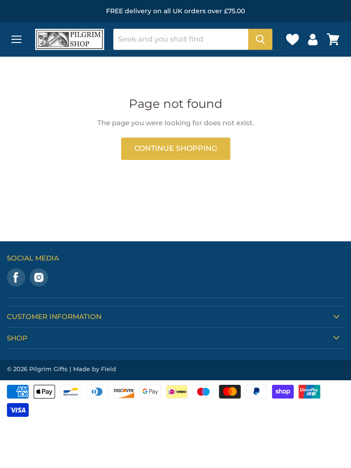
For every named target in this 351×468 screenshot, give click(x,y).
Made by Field (94, 368)
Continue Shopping (175, 148)
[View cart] (333, 39)
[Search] (260, 39)
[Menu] (16, 39)
